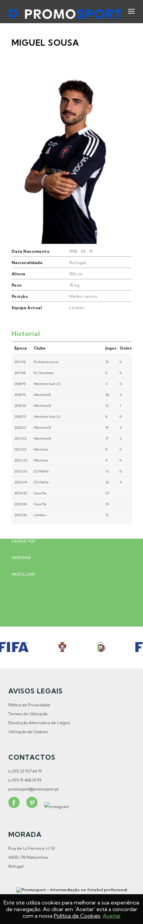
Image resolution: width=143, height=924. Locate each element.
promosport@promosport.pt (33, 789)
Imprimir (21, 557)
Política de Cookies (77, 915)
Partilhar (23, 574)
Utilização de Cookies (28, 731)
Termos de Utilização (28, 713)
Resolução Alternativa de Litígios (39, 722)
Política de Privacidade (29, 704)
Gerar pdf (24, 541)
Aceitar (112, 915)
